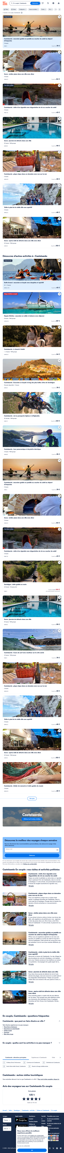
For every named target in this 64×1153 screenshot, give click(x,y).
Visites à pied (8, 1030)
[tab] (16, 1057)
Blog (43, 1126)
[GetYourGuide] (5, 3)
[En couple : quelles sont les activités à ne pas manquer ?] (59, 1043)
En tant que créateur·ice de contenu (54, 1124)
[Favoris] (42, 3)
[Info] (21, 12)
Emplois (43, 1123)
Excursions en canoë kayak (11, 1029)
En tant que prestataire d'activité (53, 1120)
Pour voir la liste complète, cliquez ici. (48, 1079)
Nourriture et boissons (10, 1027)
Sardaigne (17, 1110)
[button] (32, 31)
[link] (32, 31)
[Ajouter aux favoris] (59, 16)
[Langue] (53, 3)
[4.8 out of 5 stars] (32, 1099)
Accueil (5, 1110)
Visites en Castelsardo (43, 1110)
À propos (43, 1120)
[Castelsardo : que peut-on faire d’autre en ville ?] (59, 1021)
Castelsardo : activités (28, 1110)
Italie (10, 1110)
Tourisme (6, 1032)
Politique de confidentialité (30, 864)
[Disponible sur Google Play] (21, 1120)
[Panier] (48, 3)
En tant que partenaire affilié (53, 1129)
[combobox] (20, 3)
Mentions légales (33, 1121)
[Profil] (58, 3)
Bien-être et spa (8, 1034)
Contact (31, 1119)
